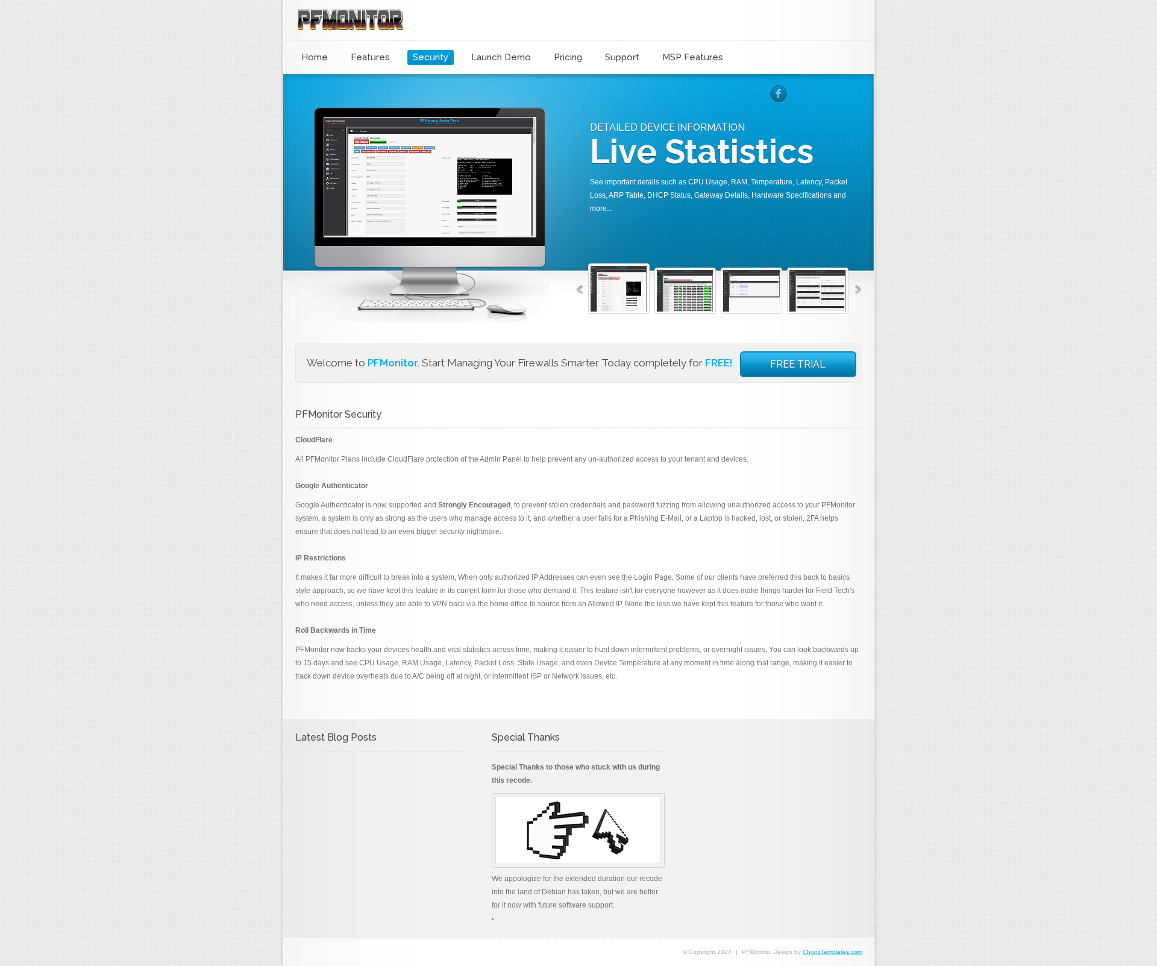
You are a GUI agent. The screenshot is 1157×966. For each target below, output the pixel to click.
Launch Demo (501, 57)
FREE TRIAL (798, 364)
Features (370, 57)
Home (314, 57)
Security (430, 57)
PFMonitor (350, 15)
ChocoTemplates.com (832, 952)
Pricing (568, 57)
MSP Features (692, 57)
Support (622, 57)
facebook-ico (779, 94)
